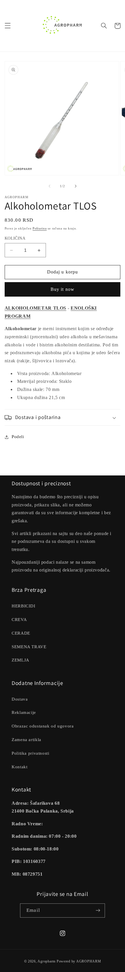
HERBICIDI (23, 606)
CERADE (21, 633)
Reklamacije (24, 712)
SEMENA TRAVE (29, 646)
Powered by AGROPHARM (79, 961)
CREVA (19, 619)
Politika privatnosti (30, 753)
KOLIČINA (15, 238)
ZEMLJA (20, 660)
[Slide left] (49, 186)
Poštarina (40, 228)
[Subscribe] (97, 910)
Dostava (20, 699)
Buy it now (62, 289)
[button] (7, 25)
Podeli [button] (18, 436)
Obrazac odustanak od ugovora (43, 726)
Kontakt (19, 767)
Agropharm (47, 961)
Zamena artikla (26, 739)
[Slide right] (75, 186)
